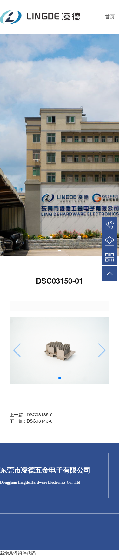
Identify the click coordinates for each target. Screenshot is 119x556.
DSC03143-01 (41, 421)
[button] (59, 250)
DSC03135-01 (41, 414)
